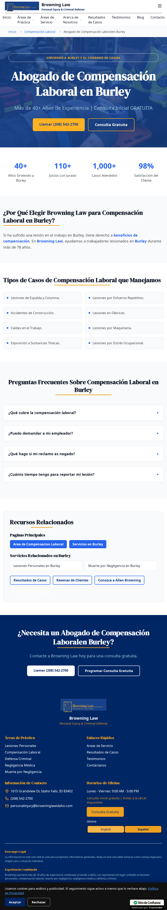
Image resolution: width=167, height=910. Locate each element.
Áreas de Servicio (47, 19)
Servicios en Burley (88, 544)
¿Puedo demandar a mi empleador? (83, 433)
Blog (140, 17)
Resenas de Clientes (72, 580)
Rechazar (39, 902)
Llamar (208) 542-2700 (58, 124)
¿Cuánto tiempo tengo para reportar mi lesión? (83, 474)
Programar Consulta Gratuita (109, 671)
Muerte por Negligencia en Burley (114, 566)
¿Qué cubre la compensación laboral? (83, 412)
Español (143, 829)
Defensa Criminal (18, 759)
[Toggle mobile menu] (159, 5)
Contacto (158, 17)
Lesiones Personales (20, 745)
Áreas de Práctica (24, 19)
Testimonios (121, 17)
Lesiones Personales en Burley (36, 566)
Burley (141, 241)
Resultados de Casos (96, 19)
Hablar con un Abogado (32, 591)
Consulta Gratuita (111, 124)
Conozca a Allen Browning (119, 580)
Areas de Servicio (100, 745)
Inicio (7, 17)
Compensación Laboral (39, 32)
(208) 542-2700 (22, 798)
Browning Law (50, 241)
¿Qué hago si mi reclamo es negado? (83, 453)
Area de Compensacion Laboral (38, 544)
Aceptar (15, 902)
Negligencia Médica (20, 765)
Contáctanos (96, 765)
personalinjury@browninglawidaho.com (42, 806)
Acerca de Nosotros (70, 19)
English (106, 829)
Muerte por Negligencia (23, 772)
